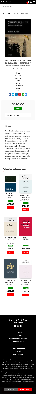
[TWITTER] (18, 326)
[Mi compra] (28, 2)
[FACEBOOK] (15, 326)
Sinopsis (8, 126)
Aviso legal (18, 351)
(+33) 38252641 (18, 335)
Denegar (11, 390)
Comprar (10, 208)
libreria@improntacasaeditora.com (18, 338)
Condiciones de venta (18, 354)
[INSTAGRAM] (21, 326)
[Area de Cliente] (31, 2)
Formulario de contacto (18, 342)
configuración (26, 384)
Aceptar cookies (25, 390)
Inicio (4, 13)
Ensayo (10, 13)
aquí (13, 384)
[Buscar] (34, 6)
